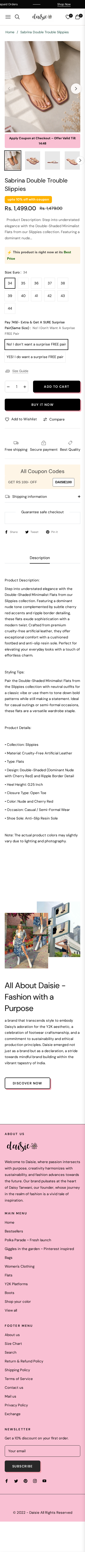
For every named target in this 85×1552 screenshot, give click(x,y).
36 (36, 283)
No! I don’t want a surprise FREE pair (36, 344)
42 (49, 295)
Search (11, 1352)
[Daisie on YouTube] (44, 1481)
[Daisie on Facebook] (6, 1481)
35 (23, 283)
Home (9, 32)
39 (10, 295)
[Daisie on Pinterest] (25, 1481)
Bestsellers (14, 1231)
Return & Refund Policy (24, 1361)
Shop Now (55, 4)
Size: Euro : (16, 272)
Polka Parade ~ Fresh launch (28, 1240)
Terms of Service (19, 1378)
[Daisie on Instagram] (35, 1481)
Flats (9, 1275)
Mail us (10, 1396)
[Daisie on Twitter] (16, 1481)
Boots (9, 1292)
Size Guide (20, 371)
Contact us (14, 1387)
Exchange (13, 1414)
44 (10, 308)
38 (63, 283)
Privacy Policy (16, 1405)
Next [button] (76, 88)
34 (10, 283)
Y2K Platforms (16, 1284)
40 (23, 295)
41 (36, 295)
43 (63, 295)
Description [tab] (40, 558)
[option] (42, 86)
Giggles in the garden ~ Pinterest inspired (39, 1248)
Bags (9, 1257)
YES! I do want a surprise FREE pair (35, 356)
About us (12, 1334)
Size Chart (13, 1343)
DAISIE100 (63, 482)
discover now (27, 1083)
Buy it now (42, 404)
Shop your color (18, 1301)
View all (11, 1310)
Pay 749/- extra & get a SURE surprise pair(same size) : (40, 328)
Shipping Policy (17, 1370)
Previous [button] (9, 88)
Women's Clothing (19, 1266)
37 (50, 283)
